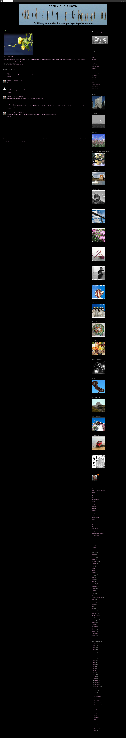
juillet (95, 690)
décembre (96, 680)
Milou (93, 515)
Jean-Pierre (94, 506)
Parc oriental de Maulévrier (98, 61)
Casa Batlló (94, 75)
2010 (94, 676)
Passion (93, 611)
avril (95, 721)
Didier (93, 497)
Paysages (94, 613)
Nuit (92, 608)
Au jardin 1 (94, 68)
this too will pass (95, 535)
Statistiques (94, 629)
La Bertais (94, 547)
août (95, 688)
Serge (93, 526)
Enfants (93, 572)
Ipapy (93, 542)
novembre (96, 682)
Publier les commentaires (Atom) (17, 141)
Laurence (94, 510)
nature (93, 604)
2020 (94, 656)
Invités (93, 590)
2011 (94, 674)
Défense (94, 55)
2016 (94, 664)
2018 (94, 660)
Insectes (94, 588)
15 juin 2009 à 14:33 (16, 104)
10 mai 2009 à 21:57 (14, 88)
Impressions (16, 64)
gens (93, 581)
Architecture (94, 561)
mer (92, 601)
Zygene (8, 73)
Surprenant (96, 717)
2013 (94, 670)
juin (95, 692)
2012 (94, 672)
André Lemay (95, 486)
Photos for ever (95, 521)
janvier (96, 728)
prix (92, 617)
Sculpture (94, 622)
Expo (93, 90)
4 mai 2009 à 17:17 (18, 80)
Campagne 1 (95, 59)
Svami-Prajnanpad (96, 545)
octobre (96, 684)
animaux (94, 557)
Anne (93, 488)
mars (95, 723)
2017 (94, 662)
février (96, 726)
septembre (97, 686)
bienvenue (94, 563)
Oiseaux (93, 610)
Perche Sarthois (95, 615)
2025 (94, 645)
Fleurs (10, 64)
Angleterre (94, 556)
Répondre (9, 76)
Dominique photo (63, 6)
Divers (93, 570)
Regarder (94, 522)
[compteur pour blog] (97, 32)
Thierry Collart (95, 528)
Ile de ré (93, 57)
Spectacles (94, 626)
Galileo (93, 501)
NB (92, 606)
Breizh (95, 698)
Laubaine (94, 508)
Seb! (8, 88)
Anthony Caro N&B (96, 71)
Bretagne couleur (96, 62)
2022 (94, 652)
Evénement (94, 574)
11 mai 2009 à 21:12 (19, 96)
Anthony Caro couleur (97, 70)
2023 (94, 649)
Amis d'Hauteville (96, 543)
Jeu (92, 595)
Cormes (93, 568)
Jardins (93, 593)
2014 (94, 668)
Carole (93, 492)
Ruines (93, 620)
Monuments (94, 602)
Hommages (94, 583)
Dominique (9, 80)
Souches (94, 624)
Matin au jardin (97, 702)
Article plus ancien (82, 138)
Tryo (4, 30)
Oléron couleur (95, 86)
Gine (93, 503)
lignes (93, 599)
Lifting (95, 713)
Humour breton (97, 696)
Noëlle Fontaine (95, 517)
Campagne (94, 565)
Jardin (21, 64)
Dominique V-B (95, 499)
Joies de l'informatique (97, 597)
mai (95, 694)
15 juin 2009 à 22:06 (19, 112)
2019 (94, 658)
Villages (93, 635)
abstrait (93, 554)
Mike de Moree (95, 513)
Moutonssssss (97, 711)
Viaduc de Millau (95, 66)
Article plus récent (7, 138)
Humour (93, 584)
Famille (93, 577)
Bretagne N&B (95, 64)
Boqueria (94, 79)
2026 (94, 643)
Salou (93, 82)
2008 (94, 730)
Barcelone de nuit (96, 80)
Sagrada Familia (95, 73)
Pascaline (94, 519)
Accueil (45, 138)
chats (93, 566)
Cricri (95, 715)
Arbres (93, 559)
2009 (94, 678)
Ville (93, 637)
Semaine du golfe (98, 704)
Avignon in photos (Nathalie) (98, 490)
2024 (94, 647)
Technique (94, 631)
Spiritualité (94, 628)
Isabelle (93, 504)
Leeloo (93, 512)
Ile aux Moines (95, 88)
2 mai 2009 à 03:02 (15, 73)
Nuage (95, 709)
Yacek (93, 530)
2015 (94, 666)
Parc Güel (94, 77)
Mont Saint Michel (96, 84)
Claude (93, 495)
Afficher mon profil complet (105, 477)
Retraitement (95, 619)
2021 (94, 654)
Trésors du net (95, 633)
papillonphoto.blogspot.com (98, 533)
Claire (93, 494)
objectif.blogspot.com (96, 531)
